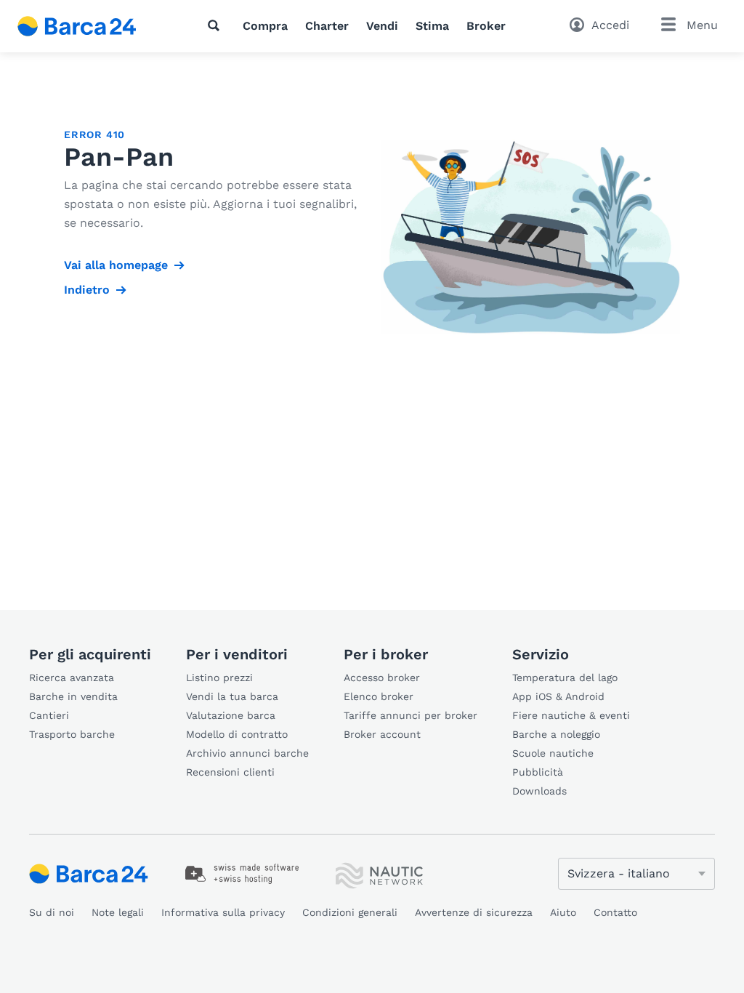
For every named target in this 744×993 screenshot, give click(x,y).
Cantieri (49, 715)
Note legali (118, 912)
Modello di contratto (237, 734)
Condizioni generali (349, 912)
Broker (486, 26)
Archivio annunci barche (247, 753)
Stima (432, 26)
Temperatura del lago (565, 677)
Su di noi (51, 912)
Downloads (539, 791)
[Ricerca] (216, 25)
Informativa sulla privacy (223, 912)
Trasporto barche (72, 734)
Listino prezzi (219, 677)
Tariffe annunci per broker (410, 715)
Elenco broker (378, 696)
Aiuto (563, 912)
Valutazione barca (230, 715)
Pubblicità (537, 772)
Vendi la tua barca (232, 696)
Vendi (382, 26)
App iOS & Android (558, 696)
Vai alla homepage (116, 265)
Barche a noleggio (556, 734)
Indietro (87, 290)
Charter (327, 26)
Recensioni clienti (230, 772)
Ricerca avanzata (71, 677)
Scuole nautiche (553, 753)
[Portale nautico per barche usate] (89, 26)
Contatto (615, 912)
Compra (265, 26)
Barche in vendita (73, 696)
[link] (242, 873)
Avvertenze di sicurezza (474, 912)
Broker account (382, 734)
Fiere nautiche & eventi (571, 715)
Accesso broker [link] (382, 677)
